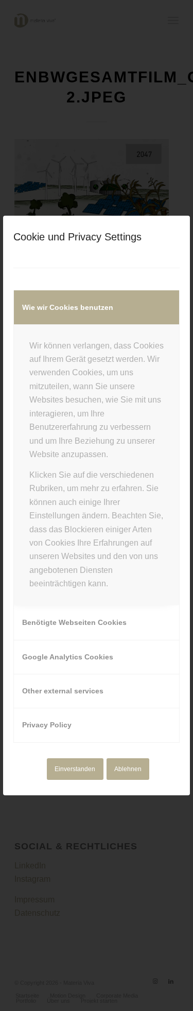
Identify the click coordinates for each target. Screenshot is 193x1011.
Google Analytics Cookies (67, 657)
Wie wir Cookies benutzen (67, 307)
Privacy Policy (47, 725)
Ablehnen (128, 769)
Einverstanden (75, 769)
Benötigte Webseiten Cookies (74, 622)
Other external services (62, 691)
